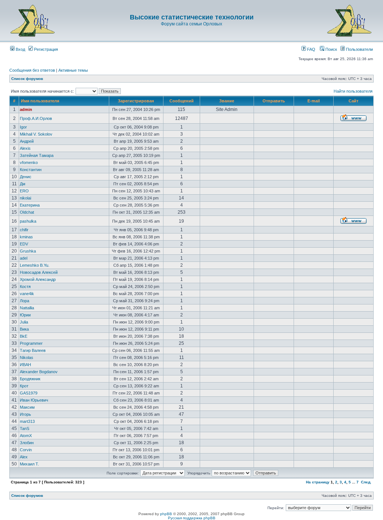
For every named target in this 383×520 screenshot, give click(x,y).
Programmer (31, 343)
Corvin (26, 450)
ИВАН (25, 364)
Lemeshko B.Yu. (34, 265)
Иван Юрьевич (34, 400)
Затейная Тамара (36, 155)
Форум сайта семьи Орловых (191, 24)
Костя (25, 286)
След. (366, 482)
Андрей (27, 141)
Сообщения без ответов (32, 70)
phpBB (166, 514)
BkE (23, 336)
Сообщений (181, 101)
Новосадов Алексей (39, 272)
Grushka (28, 251)
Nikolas (26, 357)
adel (23, 258)
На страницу (318, 482)
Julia (24, 322)
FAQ (310, 49)
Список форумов (27, 79)
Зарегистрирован (136, 101)
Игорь (25, 414)
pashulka (28, 221)
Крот (24, 386)
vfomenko (29, 162)
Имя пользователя (40, 101)
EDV (24, 244)
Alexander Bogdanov (39, 371)
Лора (24, 300)
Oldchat (27, 212)
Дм (22, 184)
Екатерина (30, 205)
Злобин (27, 442)
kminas (26, 237)
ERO (24, 191)
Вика (24, 329)
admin (26, 109)
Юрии (25, 315)
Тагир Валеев (33, 350)
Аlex (24, 457)
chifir (24, 230)
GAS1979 (28, 393)
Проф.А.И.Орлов (36, 118)
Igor (23, 127)
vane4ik (27, 293)
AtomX (26, 435)
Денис (25, 176)
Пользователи (359, 49)
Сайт (353, 101)
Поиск (330, 49)
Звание (226, 101)
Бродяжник (30, 379)
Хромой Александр (38, 279)
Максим (27, 407)
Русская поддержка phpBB (191, 518)
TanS (24, 428)
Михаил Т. (29, 464)
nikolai (25, 198)
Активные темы (73, 70)
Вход (20, 49)
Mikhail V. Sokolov (36, 134)
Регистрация (45, 49)
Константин (31, 169)
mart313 (27, 421)
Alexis (25, 148)
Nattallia (27, 308)
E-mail (313, 101)
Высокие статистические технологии (192, 17)
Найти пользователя (353, 91)
